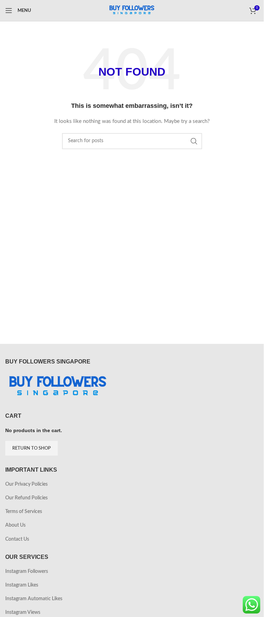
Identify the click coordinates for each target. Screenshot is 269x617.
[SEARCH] (194, 141)
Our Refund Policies (26, 497)
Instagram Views (22, 612)
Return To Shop (31, 448)
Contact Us (17, 539)
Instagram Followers (26, 571)
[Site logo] (132, 10)
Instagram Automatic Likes (33, 598)
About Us (15, 525)
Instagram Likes (21, 585)
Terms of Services (23, 511)
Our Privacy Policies (26, 484)
